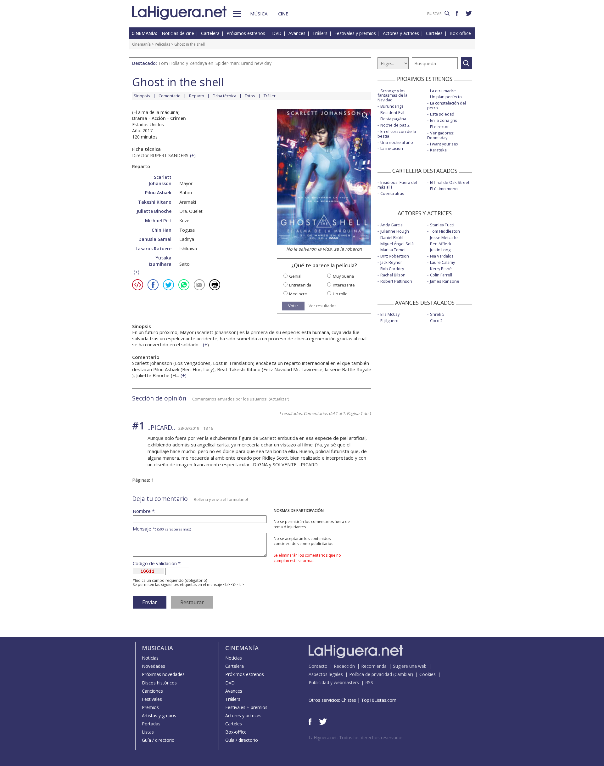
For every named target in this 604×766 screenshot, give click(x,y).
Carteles (434, 33)
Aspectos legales (326, 674)
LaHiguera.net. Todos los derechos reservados (356, 737)
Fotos (250, 96)
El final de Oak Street (449, 182)
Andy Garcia (391, 225)
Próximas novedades (163, 674)
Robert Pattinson (396, 281)
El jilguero (389, 320)
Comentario (170, 96)
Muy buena (343, 276)
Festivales (152, 699)
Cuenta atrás (392, 193)
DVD (277, 33)
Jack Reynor (391, 262)
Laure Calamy (442, 262)
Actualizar (279, 399)
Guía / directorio (158, 740)
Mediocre (298, 294)
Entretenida (300, 285)
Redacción (344, 666)
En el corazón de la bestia (397, 133)
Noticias (150, 658)
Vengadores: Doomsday (440, 135)
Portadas (151, 724)
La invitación (391, 148)
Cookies (427, 674)
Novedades (153, 666)
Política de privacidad (370, 674)
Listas (148, 732)
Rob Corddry (392, 268)
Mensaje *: (162, 528)
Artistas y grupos (159, 715)
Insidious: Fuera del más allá (397, 184)
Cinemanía (141, 44)
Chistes (348, 700)
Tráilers (319, 33)
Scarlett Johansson (159, 180)
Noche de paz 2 (395, 125)
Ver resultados (323, 306)
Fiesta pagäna (393, 119)
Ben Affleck (440, 244)
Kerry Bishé (441, 268)
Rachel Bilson (392, 275)
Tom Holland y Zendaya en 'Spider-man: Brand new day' (215, 63)
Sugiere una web (410, 666)
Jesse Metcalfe (444, 237)
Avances (296, 33)
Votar (293, 306)
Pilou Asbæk (158, 193)
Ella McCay (390, 314)
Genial (295, 276)
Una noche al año (396, 142)
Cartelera (210, 33)
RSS (369, 682)
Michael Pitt (158, 221)
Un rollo (340, 294)
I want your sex (444, 144)
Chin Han (161, 230)
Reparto (196, 96)
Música (258, 13)
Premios (150, 707)
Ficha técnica (224, 96)
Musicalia (157, 648)
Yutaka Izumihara (160, 261)
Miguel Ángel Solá (397, 244)
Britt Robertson (394, 256)
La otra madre (443, 91)
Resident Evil (392, 112)
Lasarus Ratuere (153, 249)
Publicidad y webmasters (334, 682)
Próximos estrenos (245, 33)
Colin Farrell (441, 275)
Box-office (460, 33)
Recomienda (374, 666)
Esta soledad (442, 114)
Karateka (438, 150)
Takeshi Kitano (154, 202)
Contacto (318, 666)
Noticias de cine (178, 33)
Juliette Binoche (154, 211)
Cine (283, 13)
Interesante (344, 285)
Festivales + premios (246, 707)
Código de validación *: (157, 563)
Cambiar (402, 674)
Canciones (152, 691)
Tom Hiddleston (445, 231)
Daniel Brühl (391, 237)
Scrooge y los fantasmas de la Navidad (392, 95)
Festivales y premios (355, 33)
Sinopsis (142, 96)
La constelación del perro (446, 105)
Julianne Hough (394, 231)
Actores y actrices (401, 33)
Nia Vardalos (442, 256)
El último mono (444, 188)
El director (439, 126)
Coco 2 (436, 320)
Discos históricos (159, 683)
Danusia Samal (154, 239)
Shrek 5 (437, 314)
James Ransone (444, 281)
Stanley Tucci (442, 225)
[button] (237, 14)
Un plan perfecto (446, 96)
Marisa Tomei (392, 249)
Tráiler (270, 96)
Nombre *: (144, 511)
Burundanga (392, 106)
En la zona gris (443, 120)
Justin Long (440, 249)
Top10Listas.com (378, 700)
